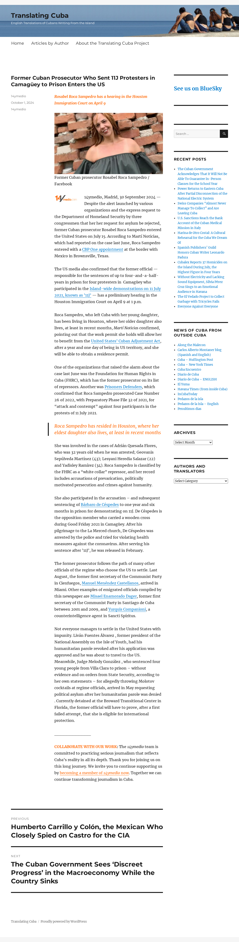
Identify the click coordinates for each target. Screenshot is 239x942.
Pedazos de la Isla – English (198, 404)
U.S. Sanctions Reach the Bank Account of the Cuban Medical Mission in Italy (200, 223)
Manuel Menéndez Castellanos (110, 583)
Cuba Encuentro (189, 370)
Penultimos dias (189, 409)
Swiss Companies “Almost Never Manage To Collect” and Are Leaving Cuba (202, 208)
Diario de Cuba (188, 374)
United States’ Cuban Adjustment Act (125, 341)
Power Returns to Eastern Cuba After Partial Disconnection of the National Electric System (202, 194)
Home (17, 43)
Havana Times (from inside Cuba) (203, 389)
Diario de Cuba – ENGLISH (197, 379)
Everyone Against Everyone (198, 306)
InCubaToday (187, 394)
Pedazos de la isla (190, 399)
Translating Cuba (40, 15)
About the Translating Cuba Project (112, 43)
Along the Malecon (192, 345)
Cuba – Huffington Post (195, 360)
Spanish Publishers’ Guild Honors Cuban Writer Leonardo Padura (201, 252)
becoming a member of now (94, 772)
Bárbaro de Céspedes (100, 504)
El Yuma (184, 384)
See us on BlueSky (198, 88)
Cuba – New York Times (195, 365)
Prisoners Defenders (123, 386)
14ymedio (18, 96)
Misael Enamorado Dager (113, 596)
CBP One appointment (102, 249)
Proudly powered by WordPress (64, 922)
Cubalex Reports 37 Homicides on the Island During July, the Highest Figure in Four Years (202, 267)
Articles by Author (50, 43)
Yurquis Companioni (127, 609)
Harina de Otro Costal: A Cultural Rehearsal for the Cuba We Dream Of (202, 238)
